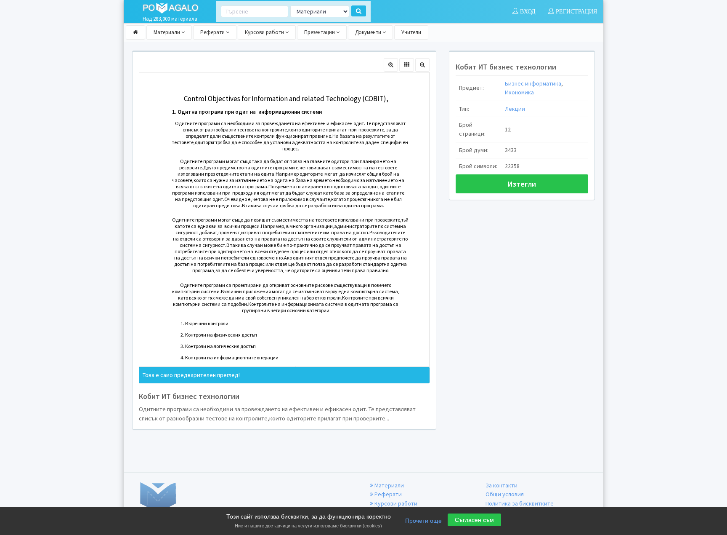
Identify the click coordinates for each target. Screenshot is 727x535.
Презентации (320, 32)
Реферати (213, 32)
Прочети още (423, 520)
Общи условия (505, 494)
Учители (411, 32)
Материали (167, 32)
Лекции (515, 108)
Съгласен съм (474, 519)
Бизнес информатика (533, 83)
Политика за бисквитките (520, 503)
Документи (368, 32)
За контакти (501, 485)
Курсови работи (265, 32)
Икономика (519, 92)
